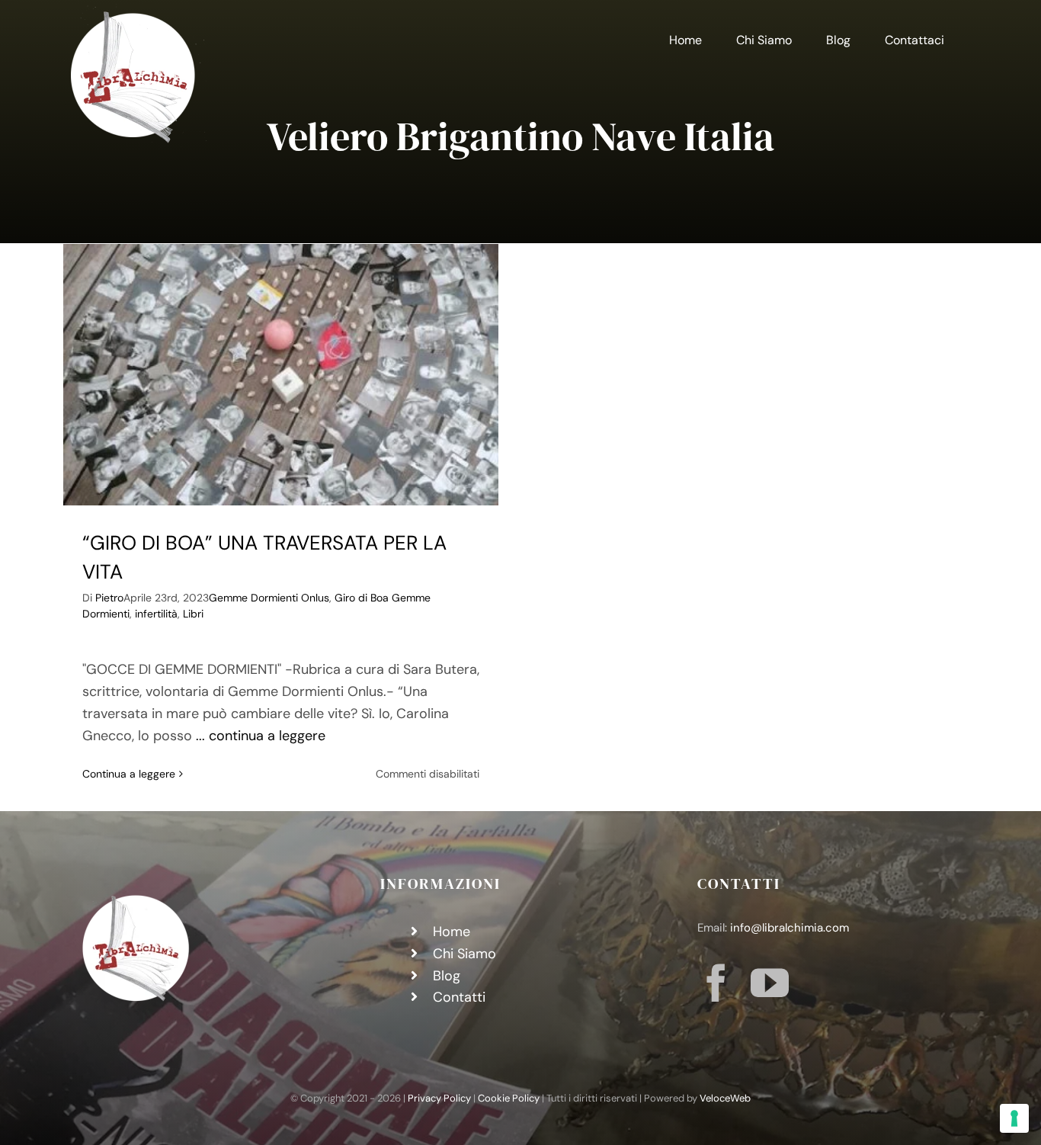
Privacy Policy (439, 1098)
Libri (193, 614)
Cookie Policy (509, 1098)
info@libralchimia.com (789, 927)
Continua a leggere (128, 774)
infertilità (156, 614)
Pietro (109, 598)
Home (451, 931)
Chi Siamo (464, 954)
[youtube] (770, 983)
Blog (446, 976)
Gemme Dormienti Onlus (269, 598)
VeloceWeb (725, 1098)
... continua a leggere (260, 735)
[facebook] (716, 983)
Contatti (459, 997)
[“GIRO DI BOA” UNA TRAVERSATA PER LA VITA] (280, 374)
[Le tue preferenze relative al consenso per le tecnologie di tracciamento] (1014, 1118)
